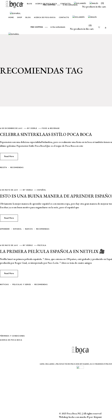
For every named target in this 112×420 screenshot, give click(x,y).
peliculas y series (21, 284)
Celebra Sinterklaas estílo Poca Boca (46, 134)
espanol (17, 229)
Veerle (34, 128)
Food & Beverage (51, 128)
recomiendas (17, 167)
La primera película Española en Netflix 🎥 (52, 251)
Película (41, 245)
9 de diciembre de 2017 (11, 128)
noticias (4, 284)
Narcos (29, 229)
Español (41, 190)
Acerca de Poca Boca (11, 340)
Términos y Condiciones (12, 336)
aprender (5, 229)
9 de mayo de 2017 (9, 190)
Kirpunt (98, 417)
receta (3, 167)
